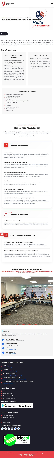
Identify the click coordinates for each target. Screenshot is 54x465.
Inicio (3, 18)
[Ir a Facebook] (2, 428)
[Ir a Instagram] (12, 428)
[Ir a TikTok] (9, 428)
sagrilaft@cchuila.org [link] (8, 383)
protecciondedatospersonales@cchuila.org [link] (14, 379)
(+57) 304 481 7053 (10, 349)
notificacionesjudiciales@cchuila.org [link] (12, 375)
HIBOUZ (31, 455)
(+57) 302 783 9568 (10, 353)
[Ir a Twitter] (5, 428)
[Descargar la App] (9, 405)
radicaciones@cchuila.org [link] (10, 371)
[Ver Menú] (52, 3)
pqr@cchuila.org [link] (7, 367)
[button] (2, 234)
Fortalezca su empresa (12, 18)
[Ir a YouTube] (15, 428)
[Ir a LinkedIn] (18, 428)
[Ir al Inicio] (7, 3)
